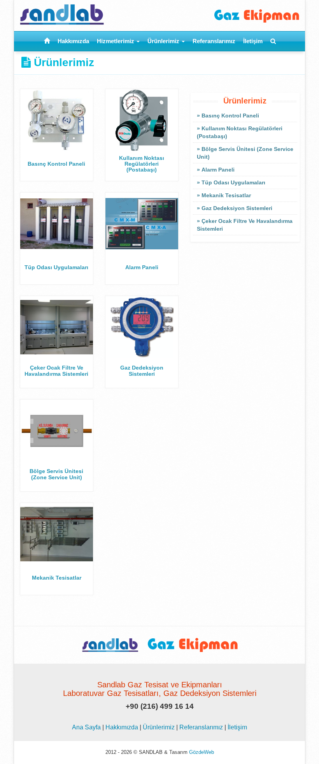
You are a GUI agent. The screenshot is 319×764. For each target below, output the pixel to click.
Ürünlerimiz (164, 41)
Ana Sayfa (86, 727)
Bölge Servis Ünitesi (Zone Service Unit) (245, 153)
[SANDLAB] (87, 12)
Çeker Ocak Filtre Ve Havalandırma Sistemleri (245, 225)
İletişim (253, 41)
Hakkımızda (73, 41)
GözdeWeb (201, 752)
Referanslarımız (214, 41)
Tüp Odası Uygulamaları (233, 182)
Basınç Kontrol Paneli (230, 115)
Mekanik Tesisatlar (226, 195)
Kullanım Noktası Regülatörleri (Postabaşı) (239, 132)
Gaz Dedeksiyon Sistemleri (237, 208)
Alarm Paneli (218, 169)
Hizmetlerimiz (116, 41)
